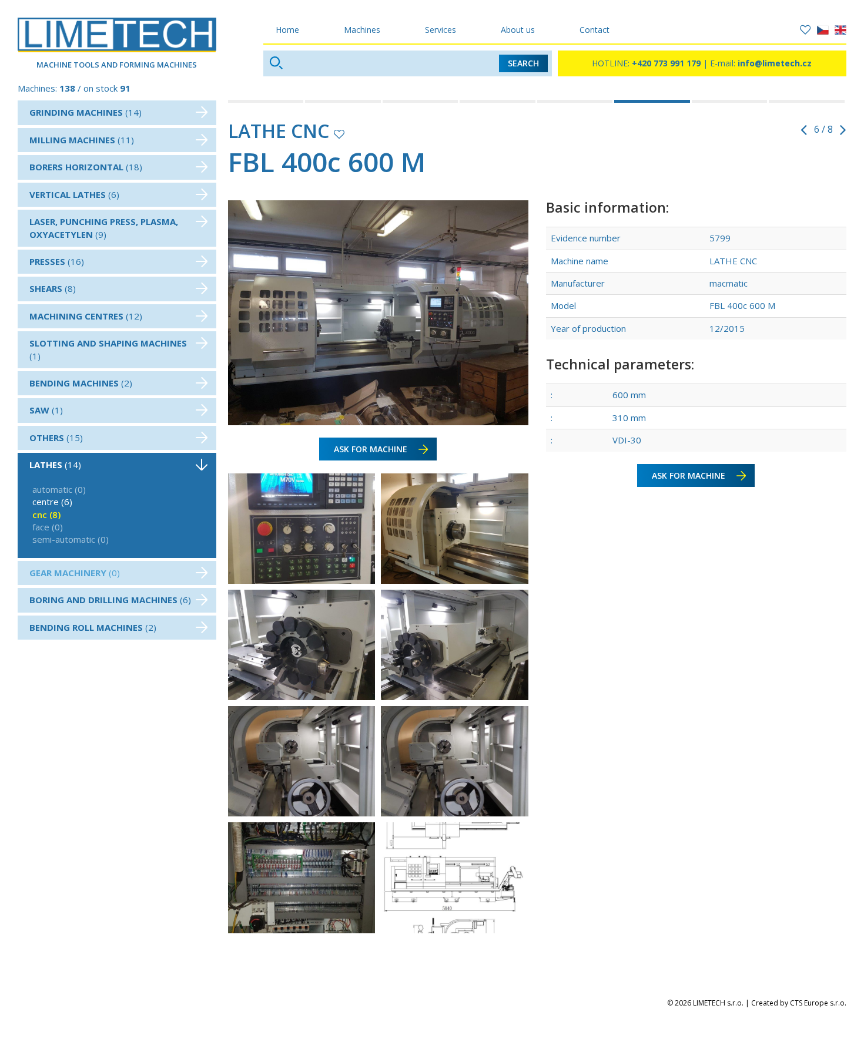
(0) (74, 573)
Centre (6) (52, 501)
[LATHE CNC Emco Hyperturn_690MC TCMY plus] (807, 101)
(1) (108, 349)
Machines (362, 29)
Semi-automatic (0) (70, 539)
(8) (52, 288)
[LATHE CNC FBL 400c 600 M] (653, 101)
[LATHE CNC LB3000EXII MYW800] (498, 101)
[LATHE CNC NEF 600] (344, 101)
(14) (85, 112)
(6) (74, 194)
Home (287, 29)
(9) (103, 228)
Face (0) (47, 527)
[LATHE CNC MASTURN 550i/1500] (421, 101)
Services (440, 29)
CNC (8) (46, 514)
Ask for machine (370, 449)
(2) (80, 383)
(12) (85, 316)
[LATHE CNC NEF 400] (267, 101)
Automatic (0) (59, 489)
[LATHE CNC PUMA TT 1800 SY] (576, 101)
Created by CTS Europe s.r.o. (798, 1003)
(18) (85, 167)
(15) (56, 437)
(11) (81, 140)
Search (523, 63)
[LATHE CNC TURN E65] (730, 101)
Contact (595, 29)
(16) (56, 261)
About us (518, 29)
